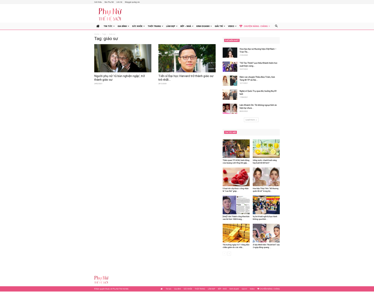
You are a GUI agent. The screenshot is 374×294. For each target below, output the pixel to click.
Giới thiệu (98, 2)
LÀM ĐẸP (170, 26)
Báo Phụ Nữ (109, 2)
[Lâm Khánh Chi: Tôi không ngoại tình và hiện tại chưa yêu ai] (230, 109)
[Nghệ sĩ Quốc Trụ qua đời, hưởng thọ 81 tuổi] (230, 95)
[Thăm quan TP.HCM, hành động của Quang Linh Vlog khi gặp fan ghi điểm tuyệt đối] (236, 148)
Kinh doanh (202, 26)
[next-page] (229, 253)
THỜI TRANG (154, 26)
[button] (276, 26)
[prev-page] (224, 253)
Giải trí (219, 26)
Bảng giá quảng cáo (132, 2)
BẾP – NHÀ (185, 26)
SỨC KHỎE (137, 26)
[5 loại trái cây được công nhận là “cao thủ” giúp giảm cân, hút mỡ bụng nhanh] (236, 176)
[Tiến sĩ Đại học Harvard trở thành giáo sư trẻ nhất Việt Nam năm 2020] (186, 58)
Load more (250, 120)
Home (96, 34)
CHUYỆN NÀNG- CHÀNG (256, 26)
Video (231, 26)
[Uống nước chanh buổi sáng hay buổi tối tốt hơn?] (266, 148)
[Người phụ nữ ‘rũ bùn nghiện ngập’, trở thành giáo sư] (122, 58)
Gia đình (122, 26)
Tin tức (108, 26)
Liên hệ (119, 2)
